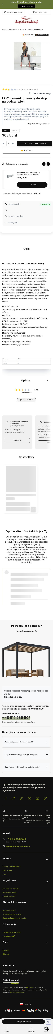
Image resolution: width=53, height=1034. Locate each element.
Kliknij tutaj (26, 6)
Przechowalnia (9, 896)
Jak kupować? (9, 936)
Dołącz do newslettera (15, 983)
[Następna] (50, 4)
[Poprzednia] (3, 4)
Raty (4, 874)
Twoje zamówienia (11, 888)
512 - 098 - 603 (41, 12)
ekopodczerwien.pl (9, 29)
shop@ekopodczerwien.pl (18, 846)
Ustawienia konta (10, 892)
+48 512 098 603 (16, 839)
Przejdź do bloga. (13, 697)
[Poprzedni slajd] (44, 164)
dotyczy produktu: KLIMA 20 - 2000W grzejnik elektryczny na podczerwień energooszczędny (26, 598)
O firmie (6, 954)
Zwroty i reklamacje (11, 866)
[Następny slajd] (48, 164)
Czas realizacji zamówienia (14, 918)
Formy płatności (9, 910)
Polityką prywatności (17, 992)
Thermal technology (35, 29)
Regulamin (7, 870)
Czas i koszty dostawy (12, 914)
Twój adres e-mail (11, 980)
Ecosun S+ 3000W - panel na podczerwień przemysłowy (28, 173)
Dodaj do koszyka (36, 143)
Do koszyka (33, 509)
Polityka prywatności (11, 932)
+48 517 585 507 (16, 717)
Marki (22, 29)
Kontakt (6, 950)
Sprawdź (17, 440)
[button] (26, 380)
